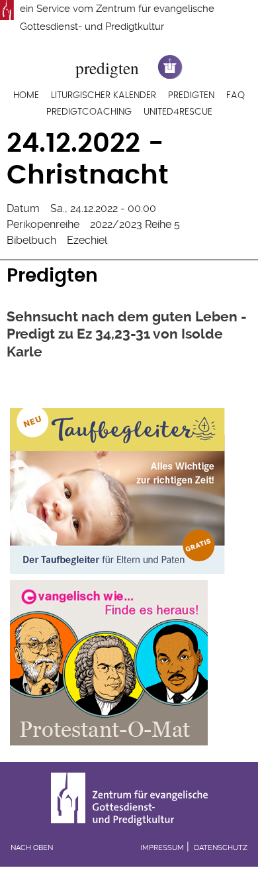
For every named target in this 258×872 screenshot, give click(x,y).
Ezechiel (87, 240)
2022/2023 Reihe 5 (135, 224)
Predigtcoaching (89, 112)
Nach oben (32, 848)
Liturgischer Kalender (103, 95)
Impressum (162, 848)
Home (26, 95)
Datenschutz (220, 848)
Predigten (191, 95)
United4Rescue (178, 112)
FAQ (235, 95)
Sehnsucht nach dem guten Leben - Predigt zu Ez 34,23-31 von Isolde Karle (127, 334)
